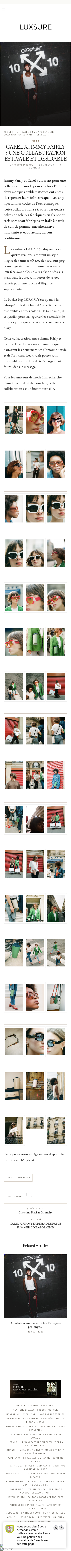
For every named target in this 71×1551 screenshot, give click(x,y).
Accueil (8, 132)
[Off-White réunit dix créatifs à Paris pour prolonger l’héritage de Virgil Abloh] (35, 84)
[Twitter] (28, 36)
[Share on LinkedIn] (49, 1197)
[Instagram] (33, 36)
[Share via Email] (63, 1197)
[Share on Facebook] (39, 1197)
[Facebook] (23, 36)
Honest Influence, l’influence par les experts (35, 1414)
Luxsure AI (48, 1405)
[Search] (67, 10)
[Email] (48, 36)
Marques (58, 1517)
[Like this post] (34, 1196)
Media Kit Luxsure (27, 1405)
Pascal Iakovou (23, 165)
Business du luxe (54, 1513)
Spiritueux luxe (31, 1513)
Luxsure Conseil (47, 1410)
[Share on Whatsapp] (53, 1197)
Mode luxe (12, 1513)
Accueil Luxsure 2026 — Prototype (28, 1517)
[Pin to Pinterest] (46, 1197)
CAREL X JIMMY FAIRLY (18, 1177)
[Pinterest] (38, 36)
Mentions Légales (24, 1410)
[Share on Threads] (56, 1197)
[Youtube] (43, 36)
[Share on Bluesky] (60, 1197)
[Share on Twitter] (42, 1197)
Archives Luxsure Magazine (35, 1521)
